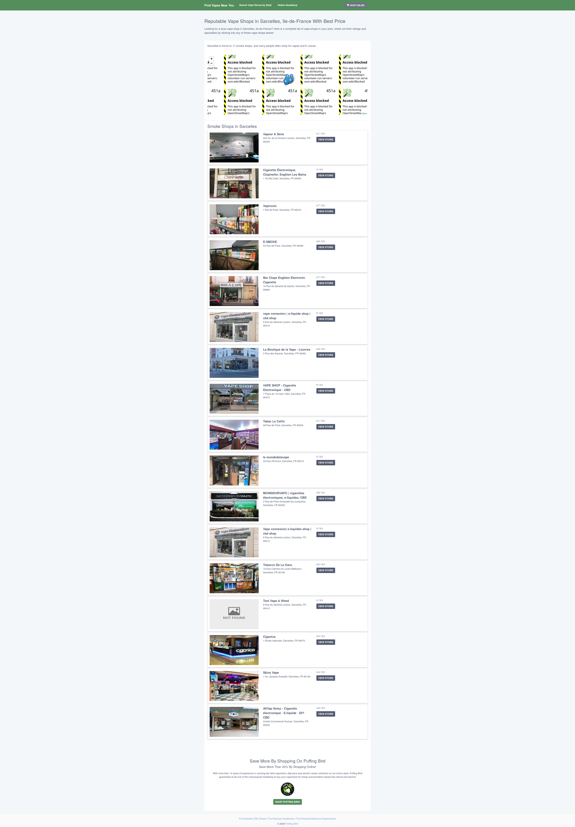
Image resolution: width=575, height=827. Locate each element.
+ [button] (211, 59)
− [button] (211, 63)
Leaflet (364, 113)
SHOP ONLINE (356, 5)
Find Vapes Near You (219, 5)
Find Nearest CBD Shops (253, 818)
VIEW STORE (325, 139)
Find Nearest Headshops (281, 818)
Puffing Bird (292, 823)
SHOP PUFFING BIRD (287, 802)
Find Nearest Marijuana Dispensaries (316, 818)
